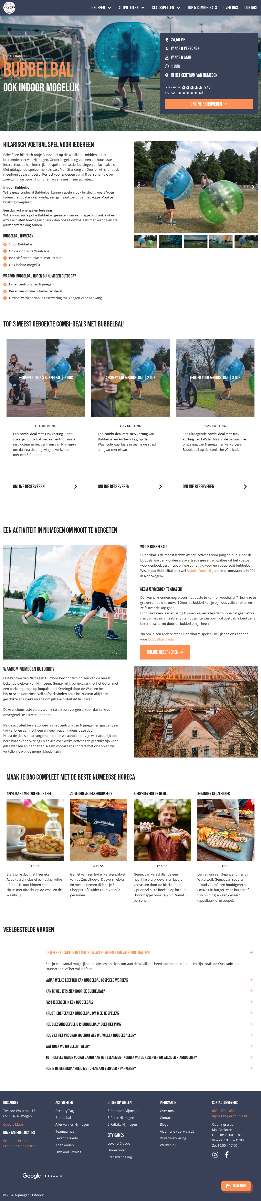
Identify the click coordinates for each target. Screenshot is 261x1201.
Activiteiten (128, 7)
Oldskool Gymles (68, 1152)
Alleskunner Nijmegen (72, 1124)
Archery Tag (64, 1111)
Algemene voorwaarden (178, 1131)
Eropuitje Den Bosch (19, 1146)
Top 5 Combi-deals (202, 7)
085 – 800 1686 (223, 1111)
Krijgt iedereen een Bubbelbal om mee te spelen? (82, 1013)
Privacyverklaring (173, 1138)
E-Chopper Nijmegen (123, 1111)
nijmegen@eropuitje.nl (229, 1116)
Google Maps (13, 1124)
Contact (251, 7)
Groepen (98, 7)
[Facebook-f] (226, 1154)
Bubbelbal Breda (161, 639)
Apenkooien (64, 1145)
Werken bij (168, 1145)
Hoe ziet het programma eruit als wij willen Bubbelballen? (91, 1035)
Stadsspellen (163, 7)
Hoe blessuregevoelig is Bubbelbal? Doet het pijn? (83, 1024)
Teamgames (64, 1131)
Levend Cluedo (66, 1138)
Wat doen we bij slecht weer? (68, 1046)
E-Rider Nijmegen (121, 1117)
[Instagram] (215, 1154)
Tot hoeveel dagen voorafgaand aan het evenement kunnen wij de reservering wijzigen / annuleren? (121, 1057)
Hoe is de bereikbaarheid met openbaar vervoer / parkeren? (91, 1068)
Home (7, 56)
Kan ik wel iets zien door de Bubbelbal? (75, 991)
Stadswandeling (120, 1157)
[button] (138, 186)
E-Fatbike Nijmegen (122, 1124)
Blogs (164, 1124)
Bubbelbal (63, 1117)
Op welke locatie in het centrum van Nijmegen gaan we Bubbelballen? (98, 953)
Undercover (117, 1150)
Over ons (230, 7)
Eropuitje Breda (15, 1141)
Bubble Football (199, 570)
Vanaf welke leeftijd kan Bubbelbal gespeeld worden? (87, 980)
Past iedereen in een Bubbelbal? (69, 1002)
